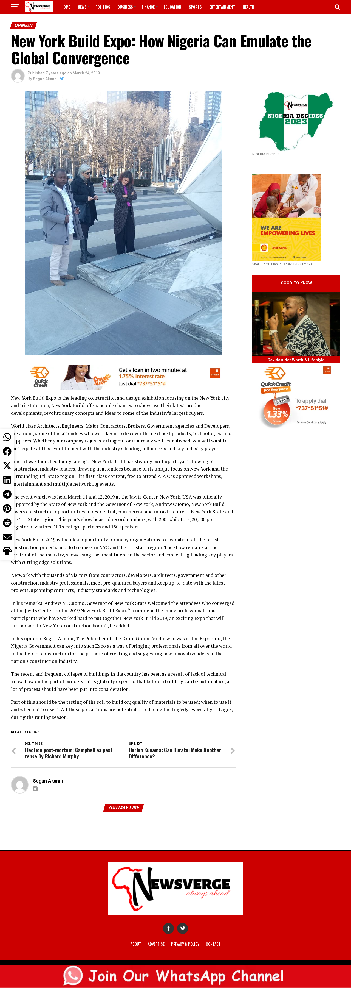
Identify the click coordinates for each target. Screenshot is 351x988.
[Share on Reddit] (7, 523)
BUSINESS (125, 7)
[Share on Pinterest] (7, 508)
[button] (7, 551)
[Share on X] (7, 466)
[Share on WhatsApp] (7, 437)
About (136, 944)
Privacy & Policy (185, 944)
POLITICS (102, 7)
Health (248, 7)
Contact (213, 944)
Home (65, 7)
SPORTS (195, 7)
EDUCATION (172, 7)
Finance (148, 7)
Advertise (156, 944)
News (82, 7)
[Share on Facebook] (7, 451)
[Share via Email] (7, 537)
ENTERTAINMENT (222, 7)
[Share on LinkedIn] (7, 480)
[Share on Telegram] (7, 494)
